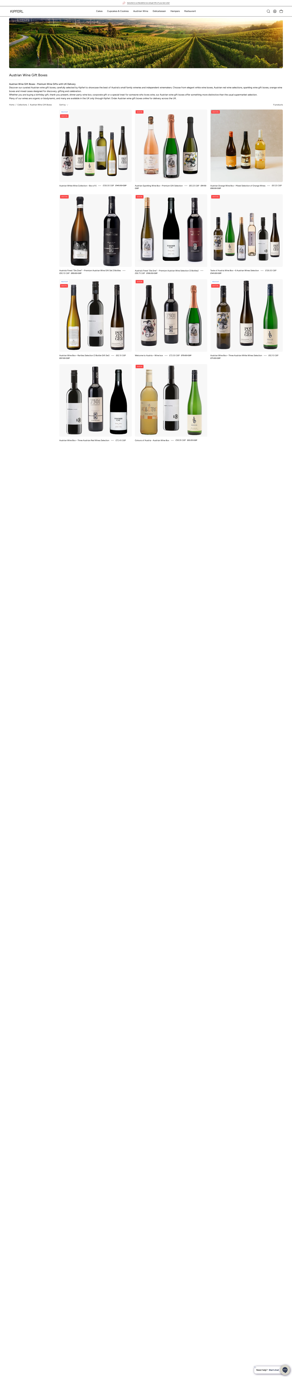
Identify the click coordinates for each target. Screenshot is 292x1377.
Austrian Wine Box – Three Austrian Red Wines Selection (84, 440)
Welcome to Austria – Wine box (149, 355)
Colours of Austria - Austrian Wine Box (152, 440)
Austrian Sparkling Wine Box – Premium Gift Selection (159, 186)
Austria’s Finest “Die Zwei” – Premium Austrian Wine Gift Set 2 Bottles (90, 270)
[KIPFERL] (16, 11)
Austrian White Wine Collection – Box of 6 (77, 185)
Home (11, 105)
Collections (22, 105)
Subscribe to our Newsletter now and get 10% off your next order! (148, 3)
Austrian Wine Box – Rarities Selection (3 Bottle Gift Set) (84, 355)
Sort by (62, 105)
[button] (99, 11)
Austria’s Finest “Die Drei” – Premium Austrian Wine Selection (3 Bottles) (167, 270)
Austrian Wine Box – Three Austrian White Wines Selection (236, 355)
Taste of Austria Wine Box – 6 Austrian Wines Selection (234, 270)
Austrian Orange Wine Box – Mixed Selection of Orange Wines (237, 185)
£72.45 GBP (121, 440)
